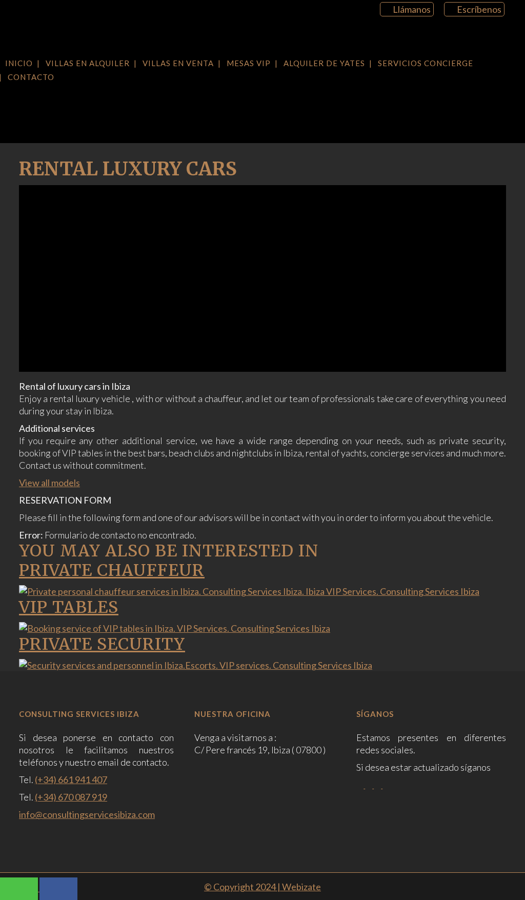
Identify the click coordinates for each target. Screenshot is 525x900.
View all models (49, 482)
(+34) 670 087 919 (71, 797)
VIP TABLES (68, 607)
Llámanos (412, 9)
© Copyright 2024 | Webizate (262, 886)
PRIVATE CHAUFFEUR (112, 570)
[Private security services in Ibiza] (195, 665)
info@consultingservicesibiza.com (87, 814)
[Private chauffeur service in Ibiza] (249, 591)
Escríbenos (479, 9)
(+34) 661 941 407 (71, 779)
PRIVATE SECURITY (102, 644)
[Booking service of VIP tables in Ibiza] (174, 628)
